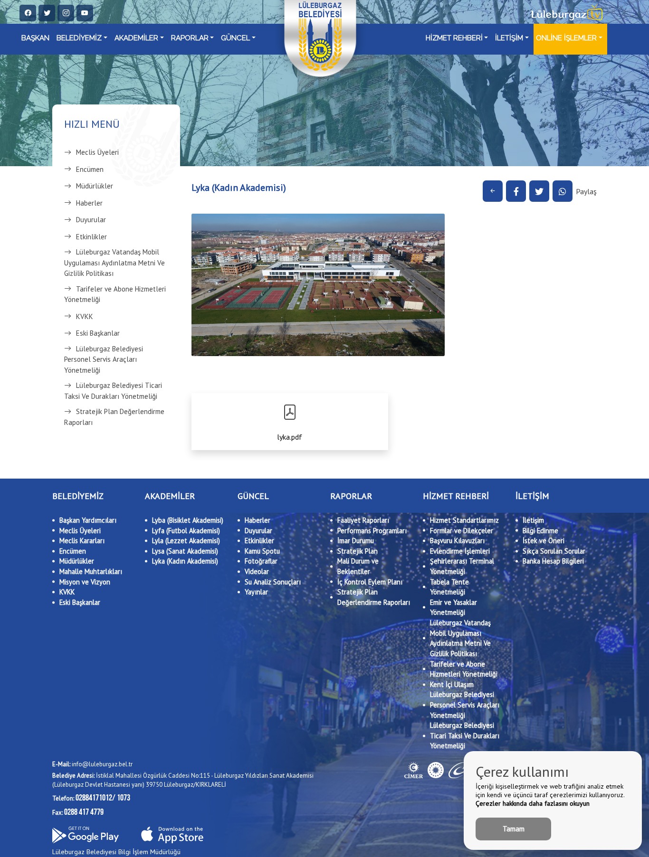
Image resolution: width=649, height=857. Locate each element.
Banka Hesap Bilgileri (553, 560)
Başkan (35, 38)
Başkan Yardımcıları (87, 520)
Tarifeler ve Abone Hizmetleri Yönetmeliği (115, 294)
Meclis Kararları (82, 540)
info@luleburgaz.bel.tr (92, 764)
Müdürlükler (94, 185)
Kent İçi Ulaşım (452, 684)
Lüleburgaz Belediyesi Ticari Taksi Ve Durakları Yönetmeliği (113, 391)
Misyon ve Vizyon (84, 581)
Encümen (90, 169)
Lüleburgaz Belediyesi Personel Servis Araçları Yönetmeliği (103, 359)
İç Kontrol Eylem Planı (369, 581)
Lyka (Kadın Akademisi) (185, 560)
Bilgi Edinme (540, 530)
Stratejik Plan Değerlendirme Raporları (114, 417)
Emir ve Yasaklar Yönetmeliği (453, 607)
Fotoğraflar (261, 560)
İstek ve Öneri (543, 540)
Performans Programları (372, 530)
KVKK (84, 316)
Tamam (514, 828)
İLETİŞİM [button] (509, 38)
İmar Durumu (355, 540)
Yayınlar (256, 591)
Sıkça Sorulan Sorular (554, 551)
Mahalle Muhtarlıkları (90, 571)
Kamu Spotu (262, 551)
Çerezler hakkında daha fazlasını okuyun (533, 803)
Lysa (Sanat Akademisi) (185, 551)
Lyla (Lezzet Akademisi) (186, 540)
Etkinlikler (91, 236)
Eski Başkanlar (98, 333)
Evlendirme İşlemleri (460, 551)
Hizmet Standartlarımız (464, 520)
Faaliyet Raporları (363, 520)
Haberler (89, 202)
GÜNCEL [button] (235, 38)
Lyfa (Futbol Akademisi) (186, 530)
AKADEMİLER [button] (136, 38)
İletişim (533, 520)
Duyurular (91, 219)
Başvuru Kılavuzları (457, 540)
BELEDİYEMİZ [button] (79, 38)
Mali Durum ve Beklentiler (358, 566)
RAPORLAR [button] (190, 38)
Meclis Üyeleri (97, 152)
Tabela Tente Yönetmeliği (449, 587)
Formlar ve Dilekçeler (461, 530)
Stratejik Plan (357, 551)
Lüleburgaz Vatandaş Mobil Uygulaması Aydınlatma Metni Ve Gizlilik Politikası (114, 262)
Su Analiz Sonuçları (273, 581)
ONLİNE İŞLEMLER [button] (566, 38)
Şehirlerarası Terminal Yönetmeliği (462, 566)
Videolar (257, 571)
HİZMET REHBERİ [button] (454, 38)
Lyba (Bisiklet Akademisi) (187, 520)
